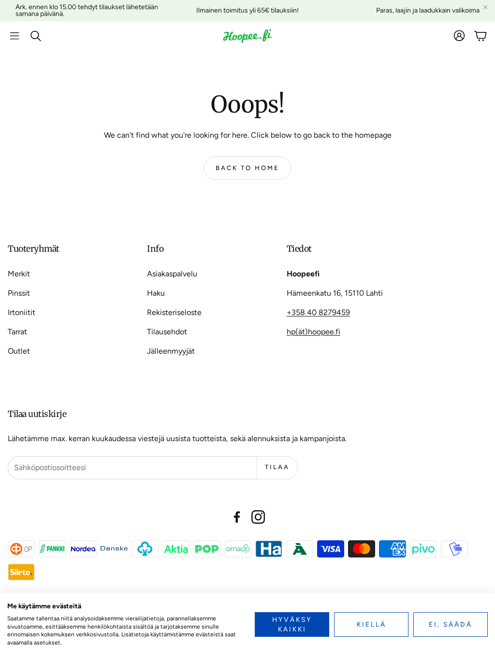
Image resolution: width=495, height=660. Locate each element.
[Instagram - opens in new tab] (258, 517)
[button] (14, 36)
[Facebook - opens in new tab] (237, 517)
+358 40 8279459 (318, 312)
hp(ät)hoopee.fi (313, 331)
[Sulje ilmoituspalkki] (485, 7)
